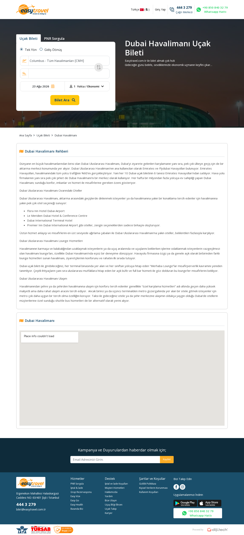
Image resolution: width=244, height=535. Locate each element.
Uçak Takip (111, 508)
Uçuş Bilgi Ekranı (113, 504)
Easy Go (75, 500)
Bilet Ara (62, 100)
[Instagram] (182, 486)
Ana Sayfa (25, 135)
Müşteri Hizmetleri (114, 487)
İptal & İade (77, 487)
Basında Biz (77, 508)
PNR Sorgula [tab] (54, 38)
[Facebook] (176, 486)
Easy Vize (75, 496)
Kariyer (108, 513)
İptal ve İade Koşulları (116, 483)
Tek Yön (31, 50)
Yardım (109, 496)
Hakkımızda (111, 492)
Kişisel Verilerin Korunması (153, 487)
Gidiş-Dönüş (53, 50)
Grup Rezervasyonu (81, 492)
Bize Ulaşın (111, 500)
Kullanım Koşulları (148, 492)
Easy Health (77, 504)
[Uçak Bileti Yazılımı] (210, 528)
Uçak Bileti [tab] (28, 38)
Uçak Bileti (43, 135)
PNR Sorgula (77, 483)
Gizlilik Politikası (147, 483)
